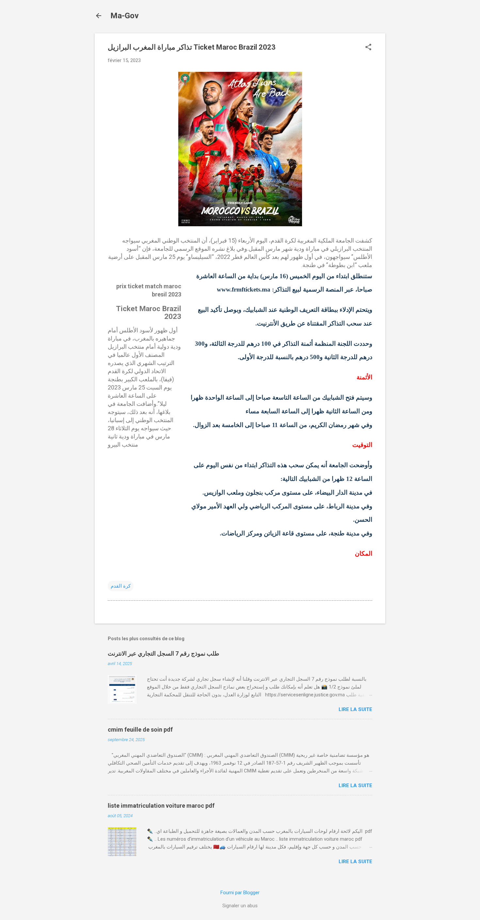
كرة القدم (121, 586)
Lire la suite (355, 709)
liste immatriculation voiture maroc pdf (161, 805)
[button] (368, 47)
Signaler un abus (240, 906)
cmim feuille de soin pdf (140, 729)
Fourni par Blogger (240, 893)
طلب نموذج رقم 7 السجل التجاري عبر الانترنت (163, 653)
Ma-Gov (124, 15)
